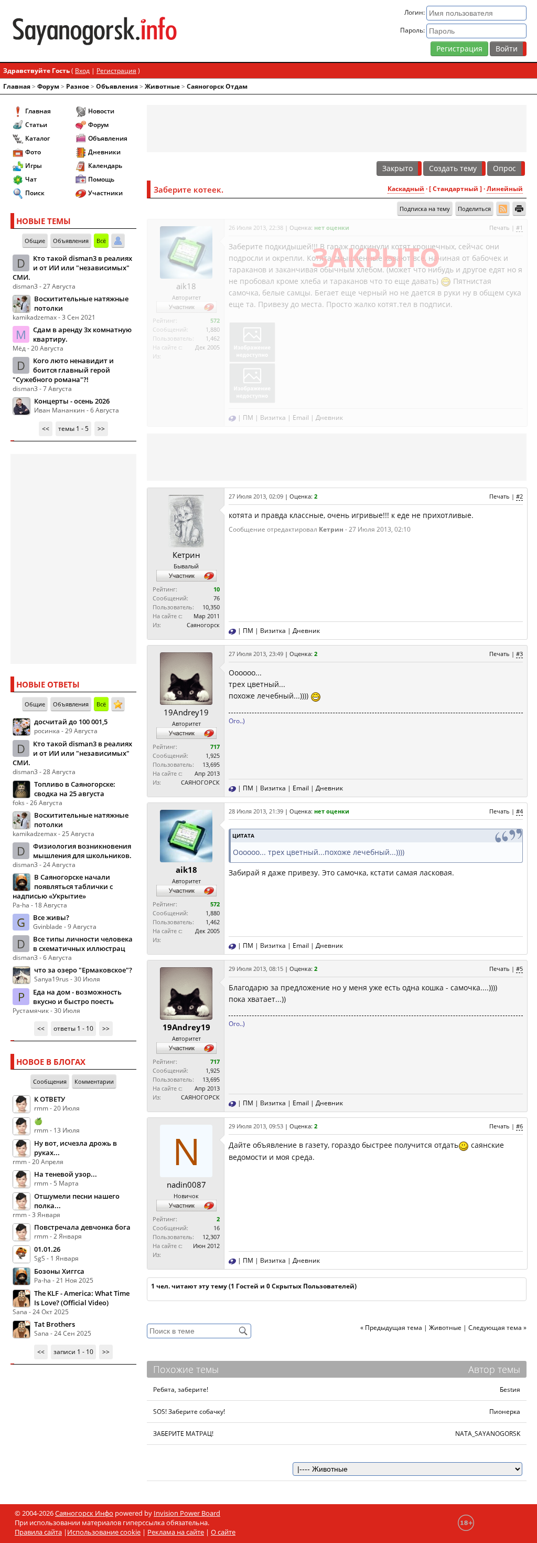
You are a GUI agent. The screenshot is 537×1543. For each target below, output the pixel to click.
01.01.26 (47, 1249)
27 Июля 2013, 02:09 (256, 496)
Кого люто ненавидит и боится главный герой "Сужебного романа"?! (63, 370)
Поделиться (474, 209)
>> (101, 428)
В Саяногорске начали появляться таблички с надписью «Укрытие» (63, 886)
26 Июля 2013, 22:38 (256, 227)
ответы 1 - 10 (73, 1028)
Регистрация (459, 49)
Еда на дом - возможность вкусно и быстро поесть (77, 996)
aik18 (186, 286)
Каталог (37, 138)
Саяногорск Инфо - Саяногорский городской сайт (94, 31)
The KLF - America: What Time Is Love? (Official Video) (82, 1297)
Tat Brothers (54, 1324)
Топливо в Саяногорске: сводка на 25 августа (74, 788)
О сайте (223, 1532)
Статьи (36, 124)
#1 (519, 227)
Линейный (505, 188)
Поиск (35, 192)
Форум (48, 86)
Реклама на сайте (175, 1532)
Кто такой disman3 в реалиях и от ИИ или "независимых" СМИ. (72, 267)
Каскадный (406, 188)
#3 (519, 654)
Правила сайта (38, 1532)
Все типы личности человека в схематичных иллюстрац (83, 943)
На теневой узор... (65, 1174)
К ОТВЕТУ (49, 1099)
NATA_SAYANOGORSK (487, 1433)
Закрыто (397, 168)
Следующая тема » (497, 1327)
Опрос (504, 168)
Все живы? (51, 917)
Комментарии (94, 1081)
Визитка (273, 417)
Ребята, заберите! (180, 1389)
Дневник (329, 417)
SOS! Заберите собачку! (189, 1411)
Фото (33, 151)
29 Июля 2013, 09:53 (256, 1126)
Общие (35, 241)
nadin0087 (186, 1184)
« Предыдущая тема (391, 1327)
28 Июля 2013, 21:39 (256, 811)
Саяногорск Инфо (84, 1513)
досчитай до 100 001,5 (71, 721)
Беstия (510, 1389)
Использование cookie (104, 1532)
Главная (16, 86)
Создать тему (453, 168)
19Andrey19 (186, 712)
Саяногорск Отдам (217, 86)
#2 (519, 496)
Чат (31, 179)
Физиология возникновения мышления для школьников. (82, 850)
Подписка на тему (425, 209)
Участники (105, 192)
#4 (519, 811)
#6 (519, 1126)
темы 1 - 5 (73, 428)
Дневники (104, 151)
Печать (499, 227)
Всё (101, 241)
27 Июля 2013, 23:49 (256, 654)
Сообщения (50, 1081)
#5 (519, 969)
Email (301, 417)
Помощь (101, 179)
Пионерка (504, 1411)
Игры (33, 165)
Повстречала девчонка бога (82, 1227)
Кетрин (186, 554)
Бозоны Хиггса (59, 1271)
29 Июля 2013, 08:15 (256, 969)
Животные (162, 86)
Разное (77, 86)
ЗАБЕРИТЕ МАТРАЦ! (183, 1433)
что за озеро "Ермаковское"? (83, 970)
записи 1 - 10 (73, 1351)
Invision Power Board (187, 1513)
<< (45, 428)
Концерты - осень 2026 (72, 401)
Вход (82, 70)
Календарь (105, 165)
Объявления (117, 86)
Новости (101, 111)
